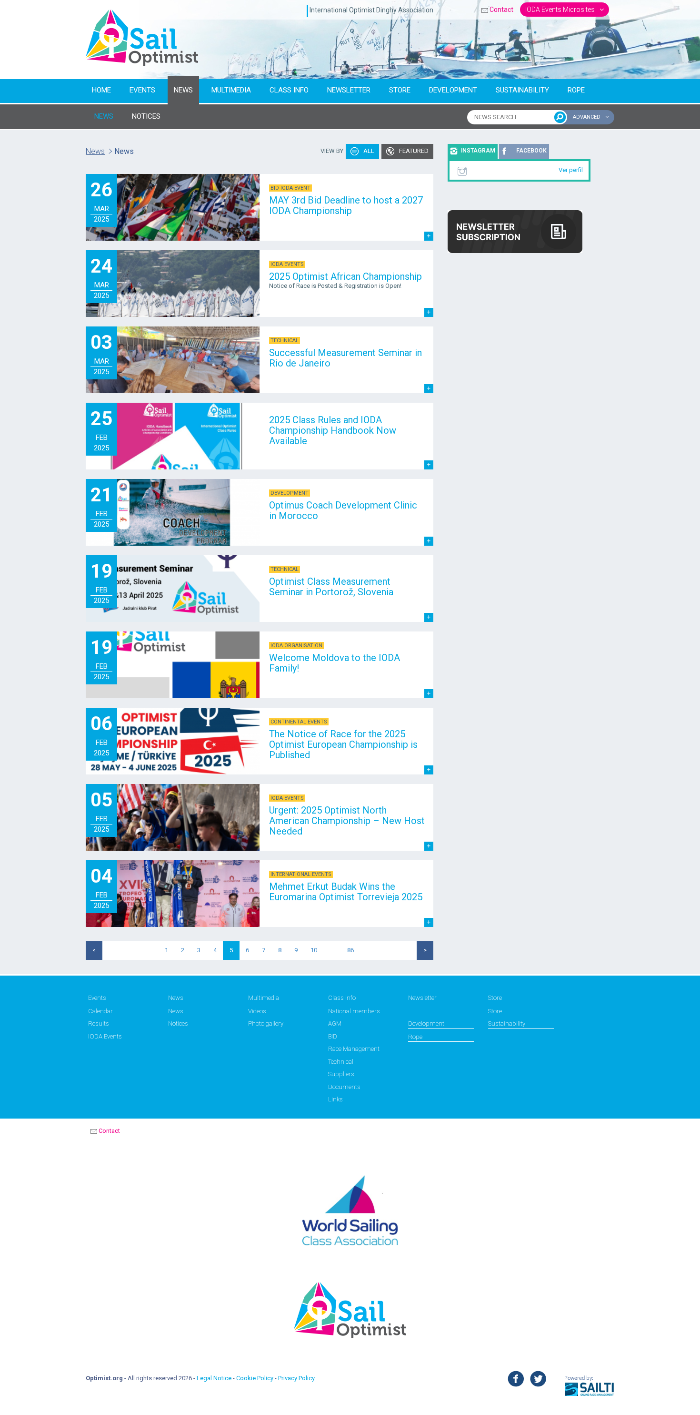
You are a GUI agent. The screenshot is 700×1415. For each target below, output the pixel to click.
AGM (334, 1023)
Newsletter (348, 90)
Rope (576, 90)
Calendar (100, 1011)
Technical (340, 1061)
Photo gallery (265, 1023)
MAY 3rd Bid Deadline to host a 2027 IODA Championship (346, 205)
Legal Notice (214, 1378)
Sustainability (522, 90)
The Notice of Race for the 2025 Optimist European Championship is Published (343, 744)
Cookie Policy (254, 1378)
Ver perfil (571, 169)
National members (354, 1011)
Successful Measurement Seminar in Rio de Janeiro (345, 358)
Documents (344, 1086)
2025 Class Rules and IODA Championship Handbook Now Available (332, 430)
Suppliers (341, 1074)
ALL (368, 150)
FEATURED (413, 150)
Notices (178, 1023)
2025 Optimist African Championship (345, 276)
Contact (501, 9)
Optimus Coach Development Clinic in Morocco (343, 510)
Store (399, 90)
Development (453, 90)
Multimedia (231, 90)
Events (142, 90)
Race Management (354, 1048)
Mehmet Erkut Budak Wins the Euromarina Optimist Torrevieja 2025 (345, 892)
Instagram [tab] (478, 150)
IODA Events (105, 1036)
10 (313, 950)
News (183, 90)
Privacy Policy (296, 1378)
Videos (257, 1011)
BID (332, 1036)
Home (101, 90)
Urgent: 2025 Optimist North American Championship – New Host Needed (347, 820)
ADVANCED (587, 117)
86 (350, 950)
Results (98, 1023)
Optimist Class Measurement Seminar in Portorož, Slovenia (331, 587)
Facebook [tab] (531, 150)
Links (335, 1099)
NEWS (103, 116)
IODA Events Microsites (560, 9)
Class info (289, 90)
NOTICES (146, 116)
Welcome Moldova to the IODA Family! (334, 663)
